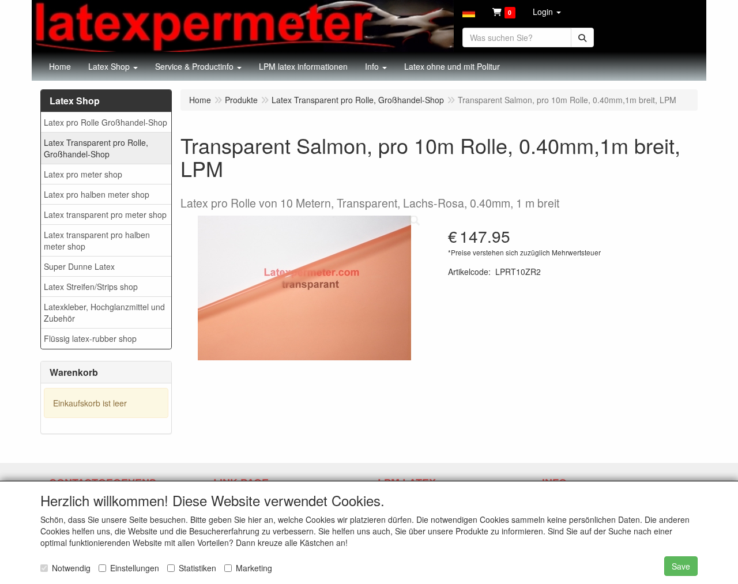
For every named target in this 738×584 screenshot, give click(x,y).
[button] (469, 11)
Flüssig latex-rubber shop (90, 338)
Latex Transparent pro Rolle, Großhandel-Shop (96, 148)
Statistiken (197, 568)
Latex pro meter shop (83, 174)
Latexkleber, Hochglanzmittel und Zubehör (104, 312)
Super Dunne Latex (79, 266)
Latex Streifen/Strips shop (91, 286)
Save (681, 566)
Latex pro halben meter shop (96, 194)
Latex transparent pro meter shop (105, 214)
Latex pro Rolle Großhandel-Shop (105, 122)
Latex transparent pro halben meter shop (97, 240)
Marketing (254, 568)
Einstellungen (134, 568)
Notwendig (71, 568)
